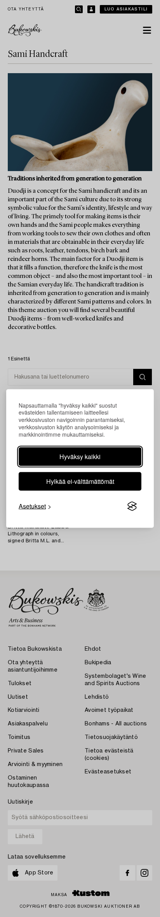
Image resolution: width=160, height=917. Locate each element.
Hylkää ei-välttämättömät (80, 481)
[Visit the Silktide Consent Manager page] (132, 506)
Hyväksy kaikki (80, 456)
